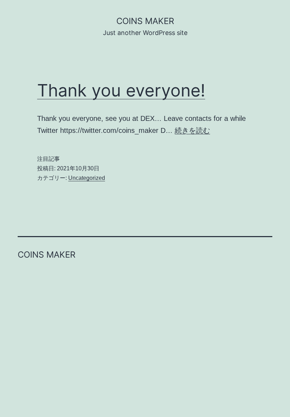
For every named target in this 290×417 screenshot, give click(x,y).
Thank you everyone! (121, 90)
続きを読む (192, 130)
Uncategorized (86, 178)
